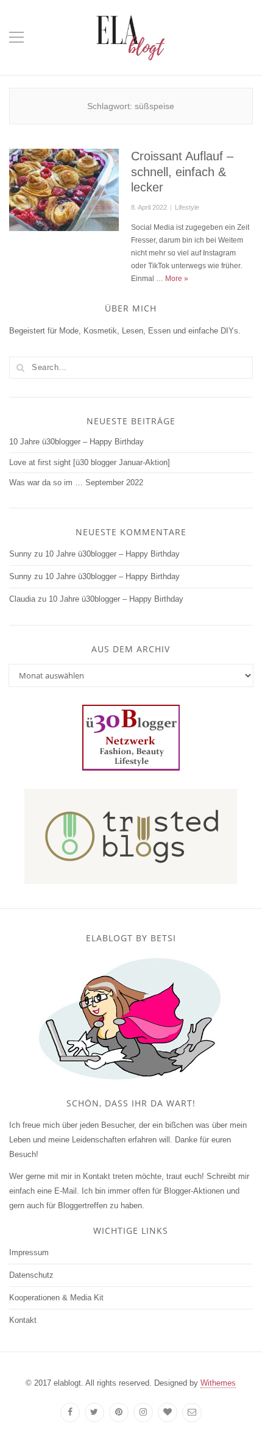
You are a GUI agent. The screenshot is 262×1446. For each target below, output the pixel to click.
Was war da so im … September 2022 (76, 482)
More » (176, 278)
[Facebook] (70, 1412)
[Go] (20, 368)
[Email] (192, 1412)
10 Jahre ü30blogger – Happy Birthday (76, 441)
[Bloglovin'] (167, 1412)
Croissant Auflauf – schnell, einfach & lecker (182, 171)
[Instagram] (143, 1412)
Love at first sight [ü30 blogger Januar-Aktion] (89, 462)
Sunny (20, 553)
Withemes (218, 1382)
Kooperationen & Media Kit (56, 1297)
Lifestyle (187, 207)
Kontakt (23, 1320)
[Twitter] (94, 1412)
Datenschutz (31, 1275)
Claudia (22, 599)
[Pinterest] (119, 1412)
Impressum (29, 1252)
